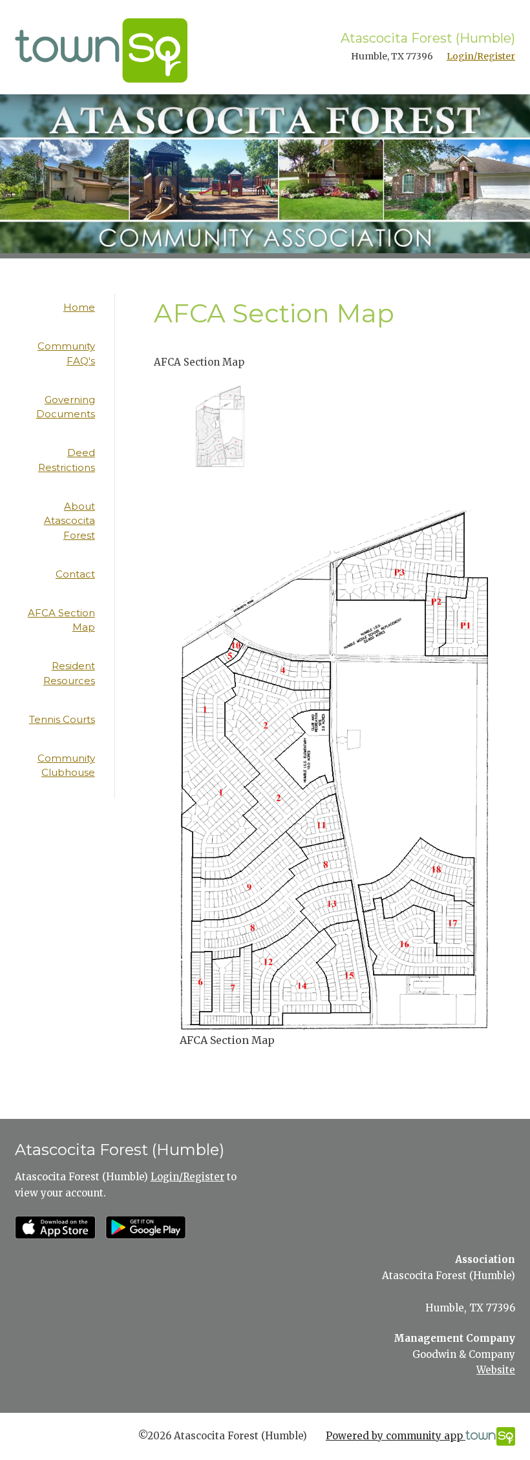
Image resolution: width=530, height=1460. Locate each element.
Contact (75, 574)
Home (79, 307)
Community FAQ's (66, 353)
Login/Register (481, 56)
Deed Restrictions (66, 460)
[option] (220, 426)
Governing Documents (65, 407)
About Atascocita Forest (69, 520)
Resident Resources (69, 673)
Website (495, 1370)
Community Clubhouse (66, 765)
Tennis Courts (62, 719)
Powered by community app (395, 1436)
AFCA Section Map (61, 620)
